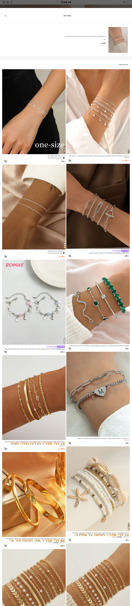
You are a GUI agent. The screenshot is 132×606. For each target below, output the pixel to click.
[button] (70, 160)
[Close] (5, 16)
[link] (98, 156)
